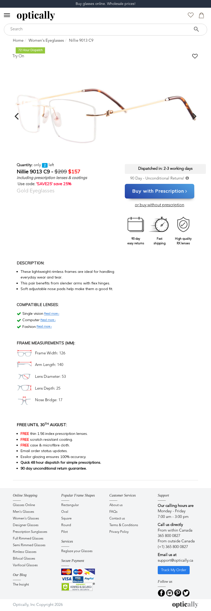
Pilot (64, 532)
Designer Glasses (26, 525)
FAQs (113, 512)
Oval (64, 512)
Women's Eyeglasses (46, 41)
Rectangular (70, 505)
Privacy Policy (119, 532)
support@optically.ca (175, 561)
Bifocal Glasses (24, 558)
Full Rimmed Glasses (28, 538)
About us (116, 505)
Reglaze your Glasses (77, 551)
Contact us (117, 518)
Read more (51, 313)
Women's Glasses (26, 518)
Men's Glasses (23, 512)
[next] (193, 116)
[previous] (17, 116)
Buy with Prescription (158, 191)
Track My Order (173, 570)
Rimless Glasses (25, 552)
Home (18, 41)
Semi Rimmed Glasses (29, 545)
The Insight (21, 584)
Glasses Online (24, 505)
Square (66, 518)
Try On (18, 56)
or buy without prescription (159, 205)
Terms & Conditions (123, 525)
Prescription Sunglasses (30, 532)
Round (66, 525)
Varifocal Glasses (25, 565)
